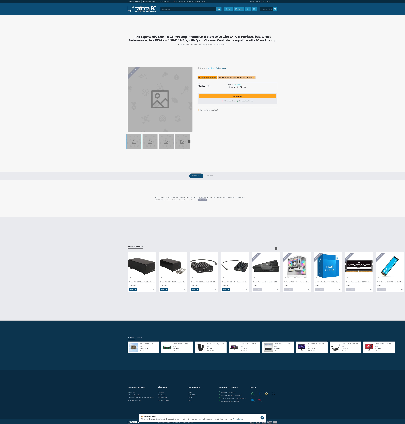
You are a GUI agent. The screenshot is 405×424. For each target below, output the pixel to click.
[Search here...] (218, 9)
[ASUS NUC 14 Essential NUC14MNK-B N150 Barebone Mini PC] (268, 347)
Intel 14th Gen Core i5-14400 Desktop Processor (328, 282)
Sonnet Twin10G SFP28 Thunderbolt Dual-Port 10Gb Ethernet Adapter (173, 282)
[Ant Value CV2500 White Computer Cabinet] (296, 266)
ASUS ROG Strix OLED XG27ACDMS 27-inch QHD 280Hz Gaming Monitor (317, 344)
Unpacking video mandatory (207, 77)
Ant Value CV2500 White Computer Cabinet (297, 282)
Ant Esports (237, 84)
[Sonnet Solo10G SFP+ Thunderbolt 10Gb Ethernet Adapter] (234, 266)
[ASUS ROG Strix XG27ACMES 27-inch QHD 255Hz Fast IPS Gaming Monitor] (369, 347)
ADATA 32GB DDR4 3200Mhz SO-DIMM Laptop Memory (182, 344)
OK (262, 418)
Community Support (229, 387)
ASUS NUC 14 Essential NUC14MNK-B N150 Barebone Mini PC (283, 344)
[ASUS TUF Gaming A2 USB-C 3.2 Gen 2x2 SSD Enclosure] (200, 347)
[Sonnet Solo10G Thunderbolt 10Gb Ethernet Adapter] (203, 266)
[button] (127, 141)
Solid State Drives (191, 44)
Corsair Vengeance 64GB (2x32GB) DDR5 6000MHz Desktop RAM (266, 282)
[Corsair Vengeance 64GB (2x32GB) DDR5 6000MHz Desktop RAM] (265, 266)
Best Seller (131, 338)
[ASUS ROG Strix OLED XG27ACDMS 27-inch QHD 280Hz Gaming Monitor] (301, 347)
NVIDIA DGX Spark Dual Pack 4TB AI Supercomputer (149, 344)
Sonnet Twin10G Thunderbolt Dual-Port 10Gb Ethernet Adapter (142, 282)
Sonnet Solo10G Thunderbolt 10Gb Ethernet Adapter (204, 282)
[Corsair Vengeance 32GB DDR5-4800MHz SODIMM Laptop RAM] (359, 266)
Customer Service (136, 387)
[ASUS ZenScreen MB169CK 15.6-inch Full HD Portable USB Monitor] (234, 347)
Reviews (210, 176)
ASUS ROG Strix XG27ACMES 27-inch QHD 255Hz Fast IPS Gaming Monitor (384, 344)
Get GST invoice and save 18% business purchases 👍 (237, 77)
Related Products (135, 247)
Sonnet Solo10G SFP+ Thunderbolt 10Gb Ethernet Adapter (235, 282)
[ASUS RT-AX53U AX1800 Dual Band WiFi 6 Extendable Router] (335, 347)
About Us (162, 387)
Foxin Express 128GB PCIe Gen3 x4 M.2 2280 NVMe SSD (390, 282)
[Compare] (254, 9)
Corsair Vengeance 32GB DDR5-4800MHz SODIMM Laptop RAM (359, 282)
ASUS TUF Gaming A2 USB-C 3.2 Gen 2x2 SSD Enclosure (216, 344)
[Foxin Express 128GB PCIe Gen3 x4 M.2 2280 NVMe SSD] (390, 266)
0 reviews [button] (211, 68)
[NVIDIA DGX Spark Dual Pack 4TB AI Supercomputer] (133, 347)
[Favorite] (248, 9)
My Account (194, 387)
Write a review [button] (221, 68)
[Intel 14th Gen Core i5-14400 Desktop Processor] (328, 266)
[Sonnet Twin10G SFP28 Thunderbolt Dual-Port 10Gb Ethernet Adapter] (172, 266)
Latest (139, 338)
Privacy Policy (237, 419)
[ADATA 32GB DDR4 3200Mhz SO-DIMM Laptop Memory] (167, 347)
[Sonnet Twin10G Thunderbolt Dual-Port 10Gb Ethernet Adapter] (141, 266)
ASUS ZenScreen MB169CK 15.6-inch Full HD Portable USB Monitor (250, 344)
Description (196, 176)
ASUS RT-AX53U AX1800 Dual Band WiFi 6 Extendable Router (351, 344)
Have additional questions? (209, 110)
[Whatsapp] (274, 1)
